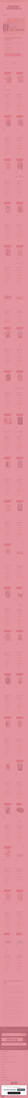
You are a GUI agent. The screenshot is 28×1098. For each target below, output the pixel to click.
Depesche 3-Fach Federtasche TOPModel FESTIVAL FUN (8, 610)
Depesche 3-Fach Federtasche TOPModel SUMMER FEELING (20, 269)
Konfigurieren (21, 1089)
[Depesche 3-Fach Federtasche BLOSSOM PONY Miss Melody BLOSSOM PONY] (8, 464)
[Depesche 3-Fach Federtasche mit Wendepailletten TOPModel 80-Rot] (8, 122)
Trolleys (3, 1064)
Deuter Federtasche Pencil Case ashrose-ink (20, 827)
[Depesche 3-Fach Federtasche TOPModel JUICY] (8, 421)
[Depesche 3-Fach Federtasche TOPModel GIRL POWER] (20, 377)
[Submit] (24, 1034)
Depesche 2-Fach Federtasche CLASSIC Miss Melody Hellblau (8, 567)
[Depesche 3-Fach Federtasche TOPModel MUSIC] (20, 723)
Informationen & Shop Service (8, 1056)
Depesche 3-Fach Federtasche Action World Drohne (20, 784)
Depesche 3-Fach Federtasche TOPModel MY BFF (20, 182)
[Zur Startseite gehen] (14, 7)
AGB (6, 1048)
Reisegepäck (4, 1069)
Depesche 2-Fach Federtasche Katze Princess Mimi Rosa (8, 913)
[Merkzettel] (19, 15)
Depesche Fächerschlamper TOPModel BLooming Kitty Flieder (20, 870)
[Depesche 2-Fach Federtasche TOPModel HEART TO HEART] (8, 853)
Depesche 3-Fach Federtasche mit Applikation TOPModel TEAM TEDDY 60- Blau (20, 139)
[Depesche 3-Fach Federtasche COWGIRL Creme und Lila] (8, 334)
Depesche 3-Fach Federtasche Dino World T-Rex (8, 827)
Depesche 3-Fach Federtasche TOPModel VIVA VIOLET (8, 96)
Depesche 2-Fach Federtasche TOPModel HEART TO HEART (8, 870)
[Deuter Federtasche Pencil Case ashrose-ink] (20, 810)
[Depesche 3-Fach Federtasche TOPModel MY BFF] (20, 165)
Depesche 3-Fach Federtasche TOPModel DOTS (20, 654)
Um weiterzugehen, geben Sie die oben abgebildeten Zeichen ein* (14, 1042)
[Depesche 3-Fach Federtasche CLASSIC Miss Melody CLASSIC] (20, 897)
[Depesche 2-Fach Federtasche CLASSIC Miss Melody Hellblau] (8, 550)
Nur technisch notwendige (10, 1089)
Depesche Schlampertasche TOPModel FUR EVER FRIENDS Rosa (20, 567)
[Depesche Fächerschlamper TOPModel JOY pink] (8, 295)
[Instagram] (15, 1083)
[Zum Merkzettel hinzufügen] (11, 72)
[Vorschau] (4, 85)
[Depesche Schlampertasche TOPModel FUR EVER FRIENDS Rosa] (20, 550)
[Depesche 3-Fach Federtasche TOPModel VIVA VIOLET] (8, 79)
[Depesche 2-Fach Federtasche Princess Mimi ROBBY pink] (8, 507)
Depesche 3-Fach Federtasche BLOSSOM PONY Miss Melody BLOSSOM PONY (8, 481)
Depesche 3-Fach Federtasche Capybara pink (8, 654)
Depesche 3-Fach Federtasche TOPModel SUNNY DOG (8, 784)
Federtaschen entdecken (12, 54)
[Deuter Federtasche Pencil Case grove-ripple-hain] (20, 594)
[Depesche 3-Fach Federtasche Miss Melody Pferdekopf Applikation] (20, 680)
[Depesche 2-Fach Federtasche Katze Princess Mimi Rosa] (8, 897)
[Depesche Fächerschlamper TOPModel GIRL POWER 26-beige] (20, 295)
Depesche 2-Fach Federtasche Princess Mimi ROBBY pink (8, 524)
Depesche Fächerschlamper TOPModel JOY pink (8, 312)
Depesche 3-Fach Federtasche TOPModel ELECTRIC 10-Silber (8, 182)
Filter (14, 63)
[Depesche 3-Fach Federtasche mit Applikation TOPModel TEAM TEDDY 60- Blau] (20, 122)
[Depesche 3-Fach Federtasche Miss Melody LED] (8, 723)
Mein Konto (4, 1054)
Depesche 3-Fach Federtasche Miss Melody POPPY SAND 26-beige (20, 351)
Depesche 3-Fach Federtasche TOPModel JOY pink (8, 269)
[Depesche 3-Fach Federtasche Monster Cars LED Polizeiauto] (20, 421)
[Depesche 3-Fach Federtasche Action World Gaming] (20, 507)
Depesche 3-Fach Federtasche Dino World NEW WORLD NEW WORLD (8, 697)
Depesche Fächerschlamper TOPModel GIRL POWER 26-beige (20, 312)
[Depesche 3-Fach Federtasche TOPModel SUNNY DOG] (8, 767)
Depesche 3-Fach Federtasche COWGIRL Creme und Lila (8, 351)
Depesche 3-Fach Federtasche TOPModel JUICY (8, 437)
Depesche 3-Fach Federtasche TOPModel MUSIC (20, 740)
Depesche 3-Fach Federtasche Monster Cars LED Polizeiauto (20, 437)
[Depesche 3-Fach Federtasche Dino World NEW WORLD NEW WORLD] (8, 680)
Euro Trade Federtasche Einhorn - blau (20, 957)
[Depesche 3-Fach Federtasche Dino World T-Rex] (8, 810)
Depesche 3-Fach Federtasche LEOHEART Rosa (20, 226)
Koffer (2, 1067)
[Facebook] (12, 1083)
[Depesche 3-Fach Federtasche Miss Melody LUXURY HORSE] (8, 377)
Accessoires (4, 1074)
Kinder (2, 1072)
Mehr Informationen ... (17, 1087)
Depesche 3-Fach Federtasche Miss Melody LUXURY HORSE (8, 394)
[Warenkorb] (25, 15)
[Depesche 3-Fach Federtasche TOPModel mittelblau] (20, 464)
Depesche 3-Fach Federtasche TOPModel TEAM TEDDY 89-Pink (20, 96)
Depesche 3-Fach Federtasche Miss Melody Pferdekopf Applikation (20, 697)
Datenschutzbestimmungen (12, 1047)
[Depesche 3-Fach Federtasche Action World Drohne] (20, 767)
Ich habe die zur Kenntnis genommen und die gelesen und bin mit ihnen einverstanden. (14, 1048)
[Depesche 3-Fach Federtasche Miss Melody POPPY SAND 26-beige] (20, 334)
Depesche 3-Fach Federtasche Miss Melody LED (8, 740)
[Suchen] (16, 15)
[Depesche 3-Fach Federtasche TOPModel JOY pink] (8, 252)
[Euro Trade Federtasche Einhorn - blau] (20, 940)
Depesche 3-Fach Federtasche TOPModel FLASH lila (8, 226)
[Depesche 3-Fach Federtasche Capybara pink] (8, 637)
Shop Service (4, 1059)
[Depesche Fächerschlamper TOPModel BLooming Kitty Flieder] (20, 853)
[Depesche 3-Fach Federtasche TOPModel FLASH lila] (8, 209)
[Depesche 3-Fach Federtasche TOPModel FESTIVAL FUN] (8, 594)
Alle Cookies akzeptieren (14, 1093)
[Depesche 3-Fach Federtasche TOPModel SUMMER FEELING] (20, 252)
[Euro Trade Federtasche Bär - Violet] (8, 940)
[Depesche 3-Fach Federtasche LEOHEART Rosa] (20, 209)
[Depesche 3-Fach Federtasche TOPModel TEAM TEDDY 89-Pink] (20, 79)
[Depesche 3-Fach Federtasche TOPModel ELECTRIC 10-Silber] (8, 165)
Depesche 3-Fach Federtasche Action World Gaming (20, 524)
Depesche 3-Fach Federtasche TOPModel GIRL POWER (20, 394)
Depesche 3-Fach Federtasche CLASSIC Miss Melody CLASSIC (20, 913)
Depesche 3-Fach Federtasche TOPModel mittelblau (20, 481)
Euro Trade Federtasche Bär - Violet (8, 957)
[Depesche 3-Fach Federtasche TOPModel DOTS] (20, 637)
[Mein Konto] (22, 15)
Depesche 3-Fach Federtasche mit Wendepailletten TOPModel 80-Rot (8, 139)
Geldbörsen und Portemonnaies (8, 1061)
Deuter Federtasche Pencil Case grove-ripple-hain (20, 610)
